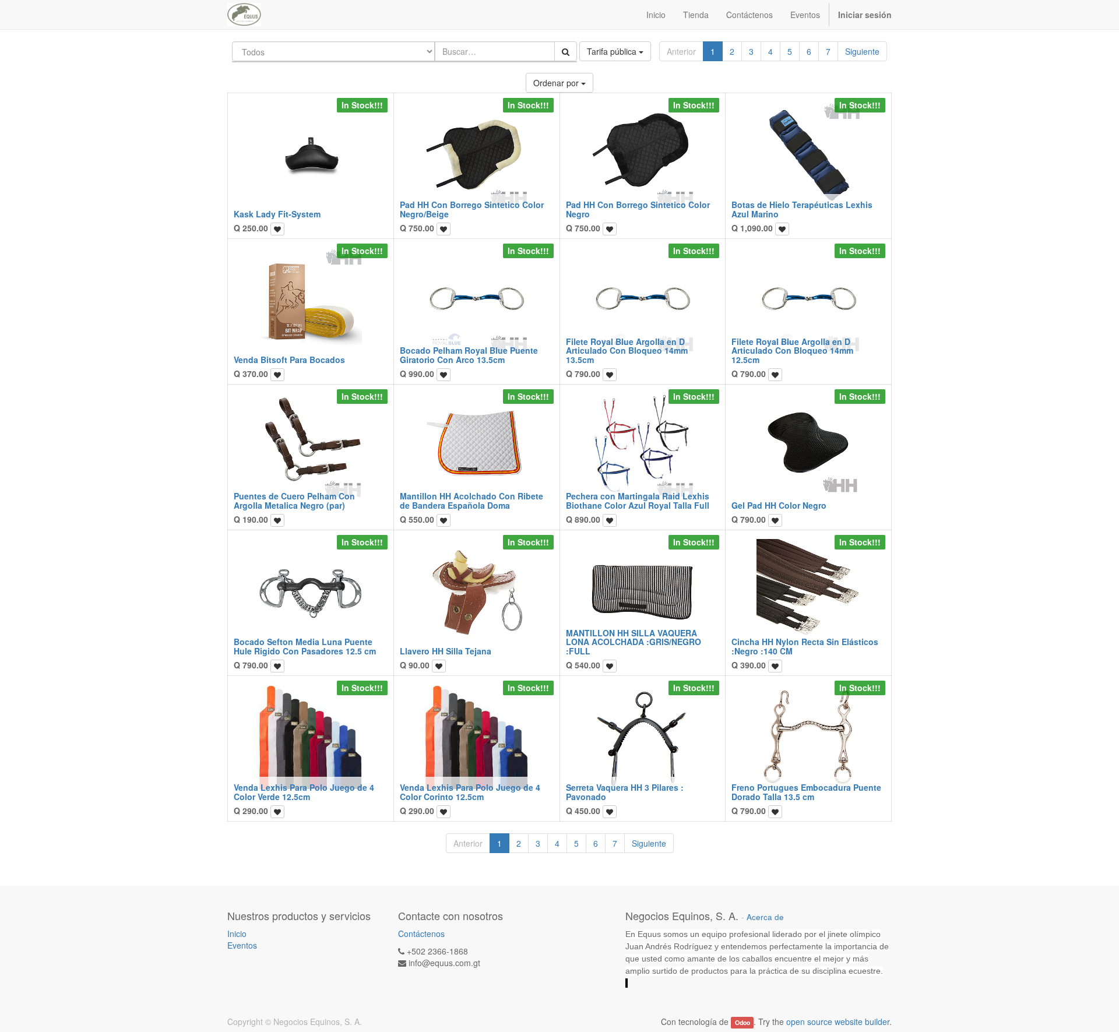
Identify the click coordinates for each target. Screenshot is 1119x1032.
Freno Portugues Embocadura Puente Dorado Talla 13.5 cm (806, 791)
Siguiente (862, 51)
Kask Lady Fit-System (277, 214)
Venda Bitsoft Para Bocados (289, 359)
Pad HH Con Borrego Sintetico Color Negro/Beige (472, 209)
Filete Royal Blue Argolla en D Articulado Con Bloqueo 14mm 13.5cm (627, 350)
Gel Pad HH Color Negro (778, 505)
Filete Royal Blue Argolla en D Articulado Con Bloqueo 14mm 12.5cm (792, 350)
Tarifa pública (613, 51)
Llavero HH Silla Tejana (445, 651)
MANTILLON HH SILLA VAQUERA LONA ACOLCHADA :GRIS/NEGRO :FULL (633, 642)
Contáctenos (421, 933)
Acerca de (765, 916)
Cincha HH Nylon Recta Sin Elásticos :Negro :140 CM (804, 646)
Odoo (742, 1022)
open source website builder (837, 1021)
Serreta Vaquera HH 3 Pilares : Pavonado (625, 791)
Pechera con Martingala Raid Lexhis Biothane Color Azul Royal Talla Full (637, 500)
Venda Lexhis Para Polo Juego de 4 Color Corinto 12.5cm (470, 791)
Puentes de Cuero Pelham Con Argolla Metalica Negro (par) (294, 500)
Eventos (242, 945)
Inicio (237, 933)
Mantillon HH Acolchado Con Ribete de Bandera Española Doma (471, 500)
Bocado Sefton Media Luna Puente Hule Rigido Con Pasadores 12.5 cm (305, 646)
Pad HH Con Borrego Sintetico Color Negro (638, 209)
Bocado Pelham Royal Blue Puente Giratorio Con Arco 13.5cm (469, 354)
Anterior (681, 51)
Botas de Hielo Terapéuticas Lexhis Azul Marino (801, 209)
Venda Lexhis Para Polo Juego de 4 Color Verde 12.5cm (304, 791)
